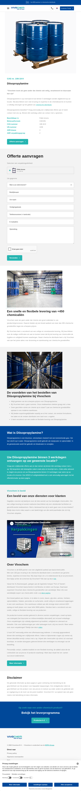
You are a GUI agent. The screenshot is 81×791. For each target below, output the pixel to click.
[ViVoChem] (17, 8)
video (40, 627)
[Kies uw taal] (57, 8)
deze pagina (45, 593)
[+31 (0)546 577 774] (52, 8)
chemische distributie (44, 105)
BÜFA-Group (49, 745)
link (55, 579)
